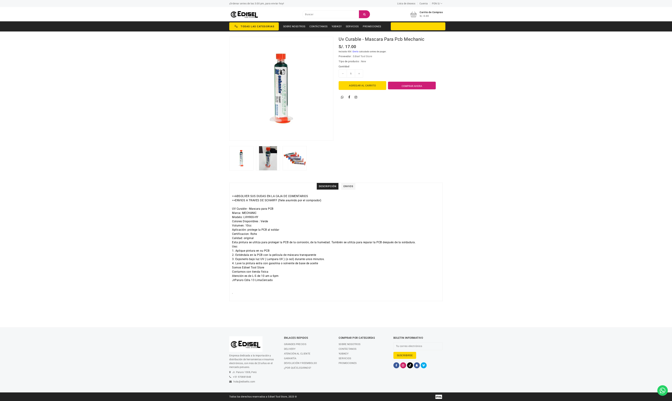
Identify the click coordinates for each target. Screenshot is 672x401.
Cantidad (344, 66)
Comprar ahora (412, 86)
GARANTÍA (290, 358)
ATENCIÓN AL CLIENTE (297, 353)
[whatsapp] (342, 97)
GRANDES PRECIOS (295, 344)
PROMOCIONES (372, 26)
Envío (356, 51)
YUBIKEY (337, 26)
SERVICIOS (352, 26)
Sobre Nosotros (294, 26)
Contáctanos (318, 26)
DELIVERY (289, 348)
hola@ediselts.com (244, 381)
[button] (254, 26)
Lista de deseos (406, 3)
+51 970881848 (242, 376)
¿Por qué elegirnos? (297, 367)
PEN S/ (436, 3)
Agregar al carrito (362, 85)
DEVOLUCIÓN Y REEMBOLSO (300, 363)
